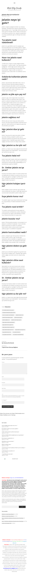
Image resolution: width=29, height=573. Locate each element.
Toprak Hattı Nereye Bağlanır (10, 347)
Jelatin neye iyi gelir (18, 317)
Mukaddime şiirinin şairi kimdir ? (8, 441)
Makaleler (8, 307)
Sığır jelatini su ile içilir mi (20, 329)
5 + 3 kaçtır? (4, 400)
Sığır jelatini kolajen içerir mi (8, 329)
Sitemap (13, 415)
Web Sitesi (4, 388)
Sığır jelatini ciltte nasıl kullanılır (8, 322)
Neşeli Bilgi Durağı (14, 8)
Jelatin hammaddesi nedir (7, 317)
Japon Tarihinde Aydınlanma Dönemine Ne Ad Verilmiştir (12, 518)
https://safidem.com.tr (5, 415)
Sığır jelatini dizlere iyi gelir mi (8, 327)
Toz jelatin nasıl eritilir (7, 334)
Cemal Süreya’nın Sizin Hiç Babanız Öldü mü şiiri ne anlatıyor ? (13, 447)
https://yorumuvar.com (6, 413)
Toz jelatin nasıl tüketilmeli (18, 334)
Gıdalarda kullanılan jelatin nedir (9, 312)
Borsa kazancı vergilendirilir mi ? (8, 438)
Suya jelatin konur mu (7, 332)
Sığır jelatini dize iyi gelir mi (8, 324)
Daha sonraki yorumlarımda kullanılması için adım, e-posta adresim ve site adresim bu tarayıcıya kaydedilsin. (13, 396)
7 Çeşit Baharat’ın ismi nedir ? (7, 454)
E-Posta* (3, 382)
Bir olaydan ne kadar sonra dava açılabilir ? (10, 428)
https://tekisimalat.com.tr (18, 413)
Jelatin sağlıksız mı (6, 319)
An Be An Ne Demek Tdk (6, 523)
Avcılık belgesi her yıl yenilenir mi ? (8, 450)
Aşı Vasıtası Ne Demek (8, 343)
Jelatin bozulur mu (19, 315)
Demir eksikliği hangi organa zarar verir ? (9, 425)
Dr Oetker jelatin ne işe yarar (8, 310)
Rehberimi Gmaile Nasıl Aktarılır (8, 514)
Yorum (3, 362)
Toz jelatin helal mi (16, 332)
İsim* (3, 376)
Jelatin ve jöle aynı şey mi (16, 319)
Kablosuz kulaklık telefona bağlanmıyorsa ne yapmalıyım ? (13, 435)
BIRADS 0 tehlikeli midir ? (6, 444)
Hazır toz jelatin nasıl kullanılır (8, 315)
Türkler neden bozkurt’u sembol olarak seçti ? (10, 431)
